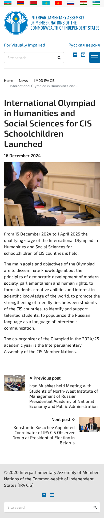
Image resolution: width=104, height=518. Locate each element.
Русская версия (84, 44)
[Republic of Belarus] (33, 2)
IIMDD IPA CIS (44, 80)
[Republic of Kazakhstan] (46, 2)
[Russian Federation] (70, 2)
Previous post (47, 377)
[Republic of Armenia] (20, 2)
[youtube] (83, 54)
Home (8, 80)
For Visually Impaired (24, 44)
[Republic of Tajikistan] (83, 2)
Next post (61, 419)
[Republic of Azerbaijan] (7, 2)
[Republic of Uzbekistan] (96, 2)
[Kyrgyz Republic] (58, 2)
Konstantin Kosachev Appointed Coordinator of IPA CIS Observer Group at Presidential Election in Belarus (44, 435)
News (23, 80)
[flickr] (75, 54)
